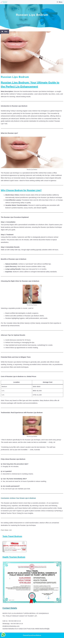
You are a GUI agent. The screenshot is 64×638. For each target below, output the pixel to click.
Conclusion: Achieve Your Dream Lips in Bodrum (18, 498)
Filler (5, 31)
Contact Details (9, 608)
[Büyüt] (59, 563)
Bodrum (38, 635)
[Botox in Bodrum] (4, 2)
